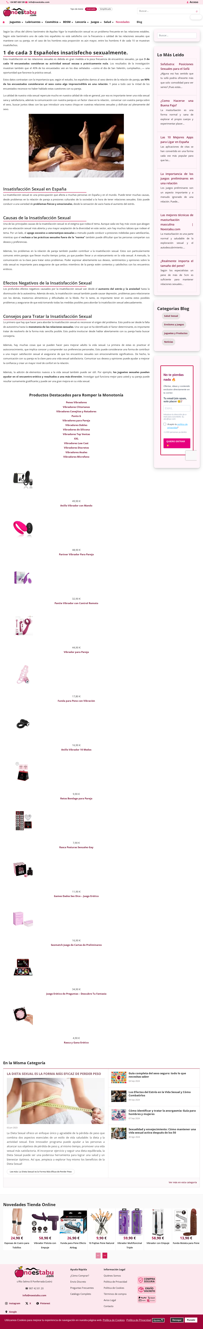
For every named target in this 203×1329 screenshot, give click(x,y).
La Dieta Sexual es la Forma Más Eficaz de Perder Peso (54, 1074)
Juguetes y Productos (175, 333)
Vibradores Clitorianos (76, 407)
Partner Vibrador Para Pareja (76, 554)
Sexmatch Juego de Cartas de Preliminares (76, 945)
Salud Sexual (171, 316)
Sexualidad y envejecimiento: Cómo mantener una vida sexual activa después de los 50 (162, 1131)
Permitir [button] (191, 1320)
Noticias (168, 342)
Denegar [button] (176, 1320)
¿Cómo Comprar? (79, 1275)
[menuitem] (6, 22)
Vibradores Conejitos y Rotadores (76, 411)
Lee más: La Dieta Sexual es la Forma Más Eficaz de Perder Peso (41, 1171)
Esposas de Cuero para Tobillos (16, 1245)
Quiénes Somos (112, 1275)
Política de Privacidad (115, 1281)
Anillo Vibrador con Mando (76, 505)
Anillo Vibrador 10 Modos (76, 749)
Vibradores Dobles (76, 425)
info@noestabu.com (34, 1295)
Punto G (76, 416)
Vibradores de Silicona (76, 429)
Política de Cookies (114, 1288)
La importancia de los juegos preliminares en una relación (176, 178)
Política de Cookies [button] (114, 1320)
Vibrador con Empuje (158, 1243)
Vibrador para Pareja (76, 652)
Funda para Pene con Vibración (76, 700)
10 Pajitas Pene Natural (101, 1243)
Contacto (108, 1306)
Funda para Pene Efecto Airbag (73, 1245)
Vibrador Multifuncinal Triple (129, 1245)
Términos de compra (115, 1294)
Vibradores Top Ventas (76, 434)
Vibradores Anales (76, 452)
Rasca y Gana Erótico (76, 1042)
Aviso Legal (110, 1300)
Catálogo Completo (80, 1294)
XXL (76, 438)
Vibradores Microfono (76, 456)
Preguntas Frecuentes (82, 1288)
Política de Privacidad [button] (138, 1320)
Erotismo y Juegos (174, 324)
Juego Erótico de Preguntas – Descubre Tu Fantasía (76, 993)
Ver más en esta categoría (183, 1182)
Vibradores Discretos (76, 447)
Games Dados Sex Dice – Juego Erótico (76, 896)
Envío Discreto (78, 1281)
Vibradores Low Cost (76, 443)
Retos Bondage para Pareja (76, 798)
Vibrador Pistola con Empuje (45, 1245)
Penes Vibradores (76, 402)
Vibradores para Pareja (76, 420)
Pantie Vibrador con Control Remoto (76, 603)
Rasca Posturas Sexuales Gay (76, 847)
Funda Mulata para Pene (186, 1243)
